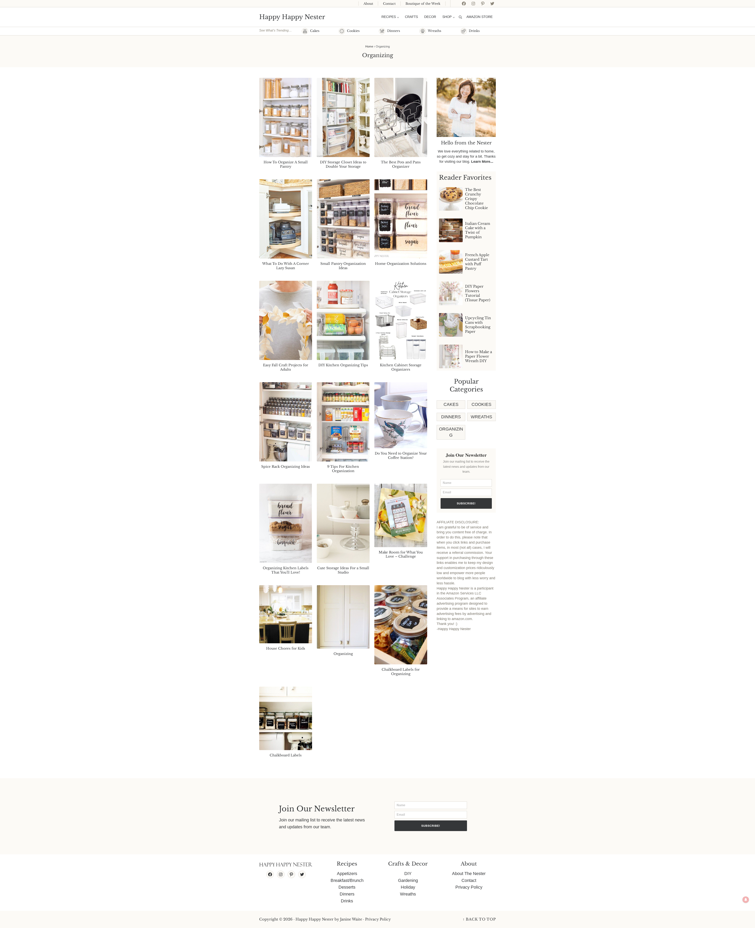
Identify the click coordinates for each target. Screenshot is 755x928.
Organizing (343, 654)
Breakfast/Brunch (347, 880)
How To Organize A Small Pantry (286, 164)
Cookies (353, 31)
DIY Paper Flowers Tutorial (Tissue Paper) (477, 293)
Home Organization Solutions (400, 264)
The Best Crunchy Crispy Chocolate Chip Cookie (476, 199)
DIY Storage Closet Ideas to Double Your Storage (343, 164)
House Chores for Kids (285, 648)
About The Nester (469, 873)
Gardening (408, 880)
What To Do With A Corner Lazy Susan (285, 266)
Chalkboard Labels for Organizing (401, 672)
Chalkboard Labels (286, 755)
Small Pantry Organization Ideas (343, 266)
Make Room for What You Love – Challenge (401, 554)
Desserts (346, 887)
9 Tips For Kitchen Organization (343, 469)
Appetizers (347, 873)
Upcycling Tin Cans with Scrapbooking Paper (478, 325)
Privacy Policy (468, 887)
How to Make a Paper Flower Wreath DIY (478, 356)
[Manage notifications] (746, 899)
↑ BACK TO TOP (479, 919)
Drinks (474, 31)
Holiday (408, 887)
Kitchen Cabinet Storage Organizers (400, 367)
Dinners (393, 31)
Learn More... (482, 162)
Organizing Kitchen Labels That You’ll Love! (286, 570)
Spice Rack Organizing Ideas (285, 467)
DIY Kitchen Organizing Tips (343, 365)
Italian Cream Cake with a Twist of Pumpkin (477, 230)
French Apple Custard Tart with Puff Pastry (477, 262)
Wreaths (434, 31)
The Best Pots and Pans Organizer (401, 164)
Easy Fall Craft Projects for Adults (285, 367)
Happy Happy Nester (292, 17)
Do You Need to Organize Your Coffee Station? (401, 455)
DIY (408, 873)
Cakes (314, 31)
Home (369, 46)
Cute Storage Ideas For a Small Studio (343, 570)
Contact (468, 880)
